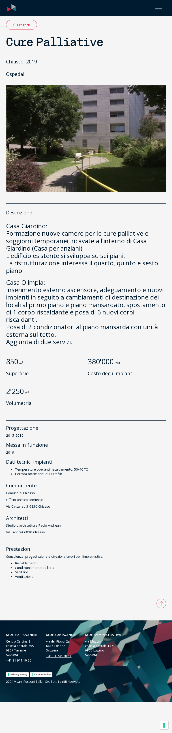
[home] (11, 7)
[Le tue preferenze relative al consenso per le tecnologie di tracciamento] (164, 725)
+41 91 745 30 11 (58, 656)
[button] (158, 8)
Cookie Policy (42, 674)
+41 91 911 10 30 (18, 660)
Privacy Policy (19, 674)
